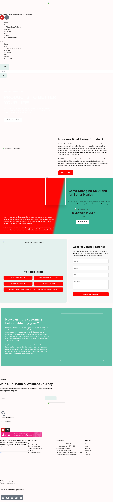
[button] (56, 42)
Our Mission (7, 31)
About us (7, 29)
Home (6, 23)
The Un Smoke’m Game (13, 27)
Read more (83, 221)
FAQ (5, 33)
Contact (6, 35)
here (100, 255)
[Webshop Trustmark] (21, 434)
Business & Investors (10, 38)
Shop (5, 25)
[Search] (3, 75)
